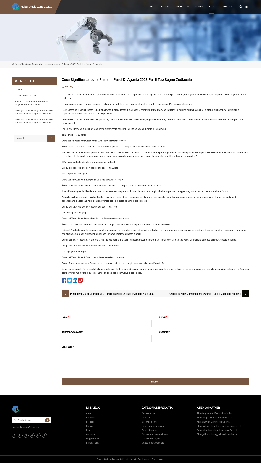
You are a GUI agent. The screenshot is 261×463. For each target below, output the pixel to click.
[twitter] (26, 435)
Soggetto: (164, 332)
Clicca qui (34, 427)
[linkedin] (20, 435)
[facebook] (14, 435)
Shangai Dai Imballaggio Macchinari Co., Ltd (217, 434)
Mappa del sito (93, 438)
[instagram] (38, 435)
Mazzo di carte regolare (153, 443)
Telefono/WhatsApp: (72, 332)
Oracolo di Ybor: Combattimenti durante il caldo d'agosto (199, 293)
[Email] (47, 420)
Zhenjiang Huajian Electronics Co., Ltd (214, 413)
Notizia (199, 6)
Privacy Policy (92, 443)
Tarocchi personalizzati (153, 426)
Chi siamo (165, 6)
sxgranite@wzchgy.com (154, 459)
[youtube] (32, 435)
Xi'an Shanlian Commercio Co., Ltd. (213, 422)
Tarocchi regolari (149, 430)
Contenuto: (68, 347)
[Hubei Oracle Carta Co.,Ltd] (27, 409)
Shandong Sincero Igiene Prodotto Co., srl (216, 417)
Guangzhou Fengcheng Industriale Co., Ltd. (217, 430)
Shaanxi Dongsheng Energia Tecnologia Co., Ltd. (219, 426)
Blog (211, 6)
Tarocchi (146, 417)
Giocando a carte (150, 422)
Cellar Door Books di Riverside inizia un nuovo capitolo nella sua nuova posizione (118, 294)
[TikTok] (44, 435)
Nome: (65, 317)
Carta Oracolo (148, 413)
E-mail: (163, 317)
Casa (151, 6)
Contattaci (227, 6)
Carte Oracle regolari (151, 438)
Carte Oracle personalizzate (155, 434)
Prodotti (181, 6)
